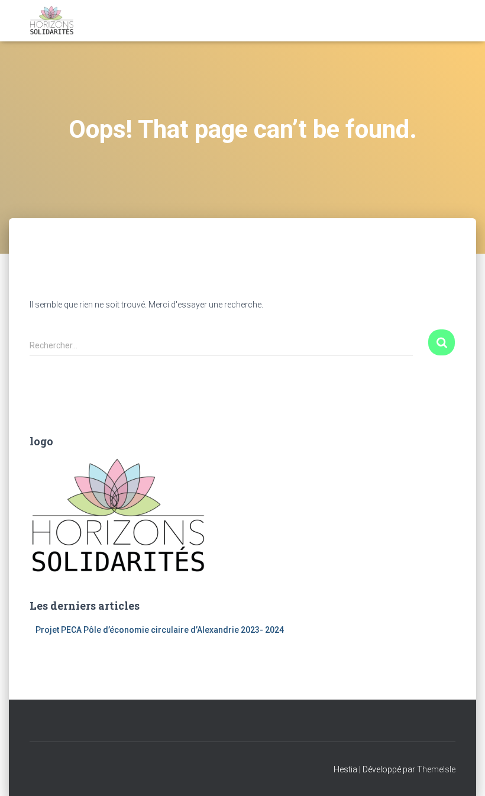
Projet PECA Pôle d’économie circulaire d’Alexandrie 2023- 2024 (159, 630)
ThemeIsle (436, 769)
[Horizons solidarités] (52, 20)
